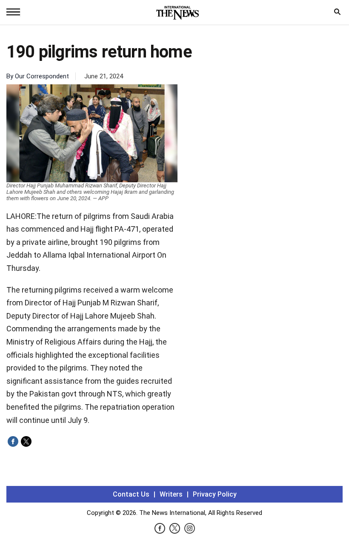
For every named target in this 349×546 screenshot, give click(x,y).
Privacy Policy (215, 494)
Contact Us (131, 494)
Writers (171, 494)
